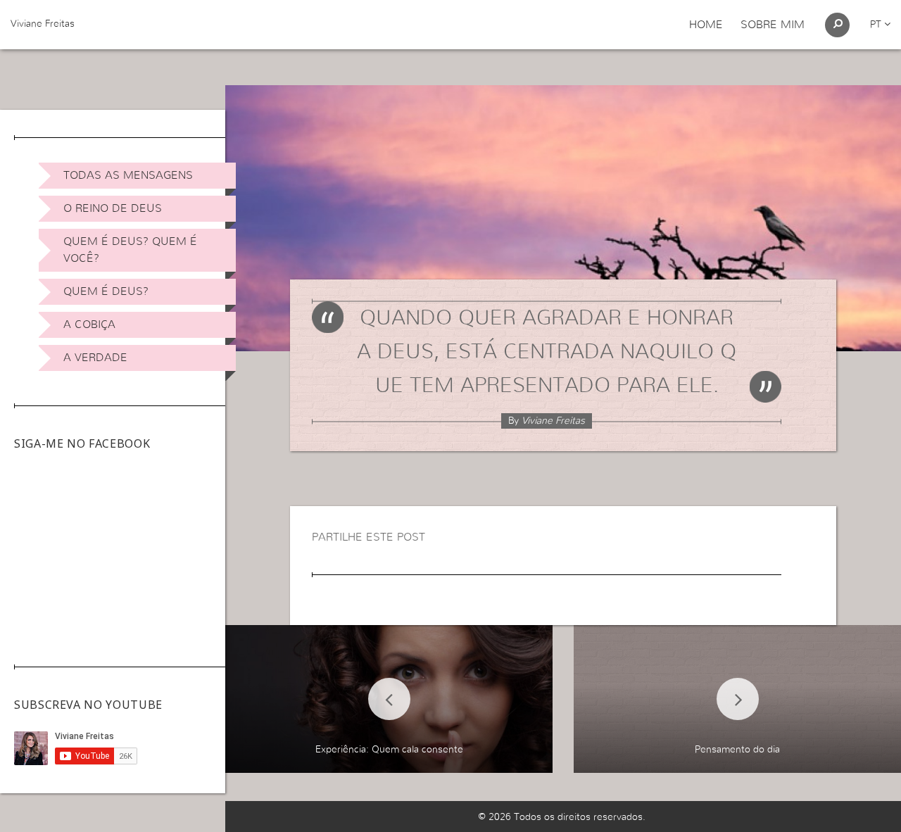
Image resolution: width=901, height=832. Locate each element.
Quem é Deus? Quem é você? (130, 250)
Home (706, 24)
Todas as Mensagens (128, 175)
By (546, 421)
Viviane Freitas (43, 24)
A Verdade (95, 357)
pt (877, 25)
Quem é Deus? (106, 291)
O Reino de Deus (112, 208)
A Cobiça (89, 324)
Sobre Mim (773, 24)
